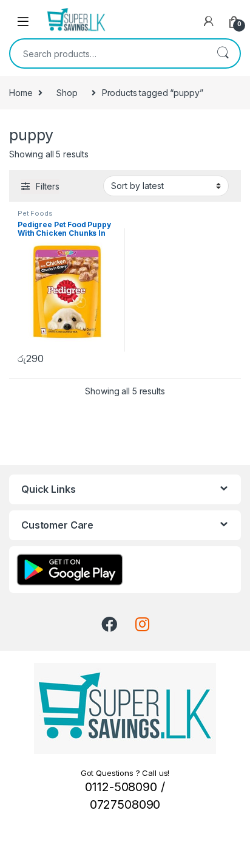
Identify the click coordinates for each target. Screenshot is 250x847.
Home (20, 92)
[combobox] (108, 53)
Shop (66, 92)
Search (223, 53)
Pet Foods (35, 213)
